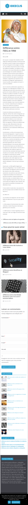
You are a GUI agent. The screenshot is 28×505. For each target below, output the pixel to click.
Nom (3, 336)
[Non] (26, 499)
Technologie (5, 44)
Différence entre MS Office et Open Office (14, 223)
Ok (9, 502)
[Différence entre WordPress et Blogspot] (14, 256)
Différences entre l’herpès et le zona (15, 430)
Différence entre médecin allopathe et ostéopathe (13, 448)
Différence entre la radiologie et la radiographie (12, 446)
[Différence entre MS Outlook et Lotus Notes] (14, 231)
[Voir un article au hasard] (25, 13)
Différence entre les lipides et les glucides (13, 219)
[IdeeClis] (3, 13)
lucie (11, 53)
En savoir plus (15, 502)
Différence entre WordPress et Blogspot (12, 271)
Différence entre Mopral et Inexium (15, 412)
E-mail (3, 343)
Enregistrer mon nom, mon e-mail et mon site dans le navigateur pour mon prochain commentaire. (13, 360)
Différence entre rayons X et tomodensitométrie (12, 444)
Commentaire (5, 317)
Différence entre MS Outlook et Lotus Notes (13, 246)
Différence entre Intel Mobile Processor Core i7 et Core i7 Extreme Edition (12, 296)
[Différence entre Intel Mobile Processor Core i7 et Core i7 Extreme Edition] (14, 280)
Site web (3, 349)
